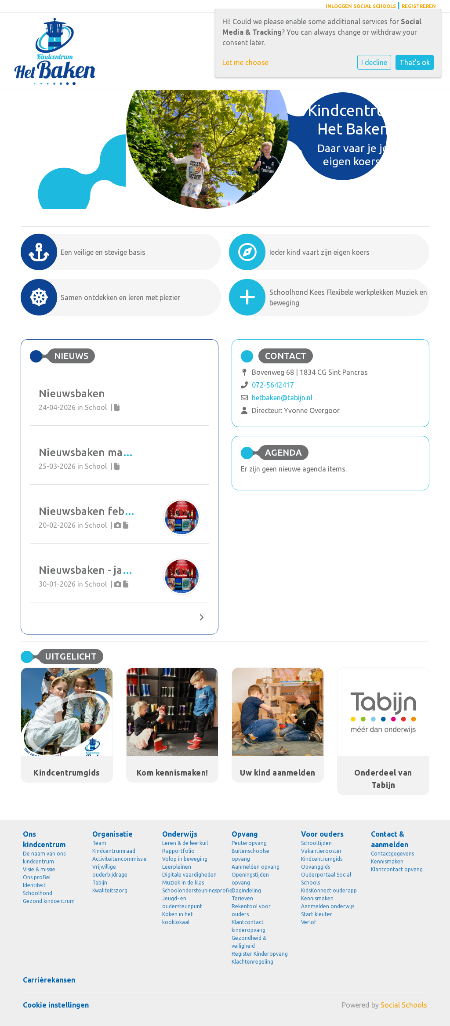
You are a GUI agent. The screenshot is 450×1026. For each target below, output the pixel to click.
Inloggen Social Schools (361, 6)
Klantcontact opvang (397, 869)
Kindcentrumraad (113, 851)
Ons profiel (37, 877)
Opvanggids (315, 867)
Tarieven (242, 898)
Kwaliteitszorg (109, 890)
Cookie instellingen (56, 1005)
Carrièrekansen (49, 980)
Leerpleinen (176, 867)
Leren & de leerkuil (185, 843)
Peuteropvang (249, 843)
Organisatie (112, 834)
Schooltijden (316, 843)
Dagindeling (246, 890)
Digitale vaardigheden (189, 874)
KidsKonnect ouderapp (329, 890)
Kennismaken (317, 898)
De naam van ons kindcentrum (44, 857)
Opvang (245, 834)
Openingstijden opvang (250, 878)
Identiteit (34, 885)
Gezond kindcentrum (49, 901)
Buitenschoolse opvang (250, 855)
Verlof (308, 922)
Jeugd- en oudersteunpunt (182, 902)
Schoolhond (37, 893)
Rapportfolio (178, 851)
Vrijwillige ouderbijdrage (109, 870)
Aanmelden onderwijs (327, 906)
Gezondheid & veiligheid (249, 942)
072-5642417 (273, 385)
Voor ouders (322, 834)
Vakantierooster (321, 851)
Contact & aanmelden (389, 839)
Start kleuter (316, 914)
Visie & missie (39, 869)
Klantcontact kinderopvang (248, 926)
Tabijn (99, 882)
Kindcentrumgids (321, 859)
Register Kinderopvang (260, 954)
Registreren (419, 6)
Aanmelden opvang (255, 867)
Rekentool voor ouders (251, 910)
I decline (374, 62)
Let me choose (245, 62)
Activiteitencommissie (119, 859)
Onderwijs (179, 834)
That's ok (414, 62)
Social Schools (404, 1005)
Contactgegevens (392, 853)
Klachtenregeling (252, 961)
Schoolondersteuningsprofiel (190, 890)
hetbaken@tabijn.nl (282, 398)
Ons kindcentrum (44, 839)
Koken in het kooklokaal (177, 918)
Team (99, 843)
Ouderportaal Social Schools (326, 878)
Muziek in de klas (183, 882)
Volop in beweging (184, 859)
